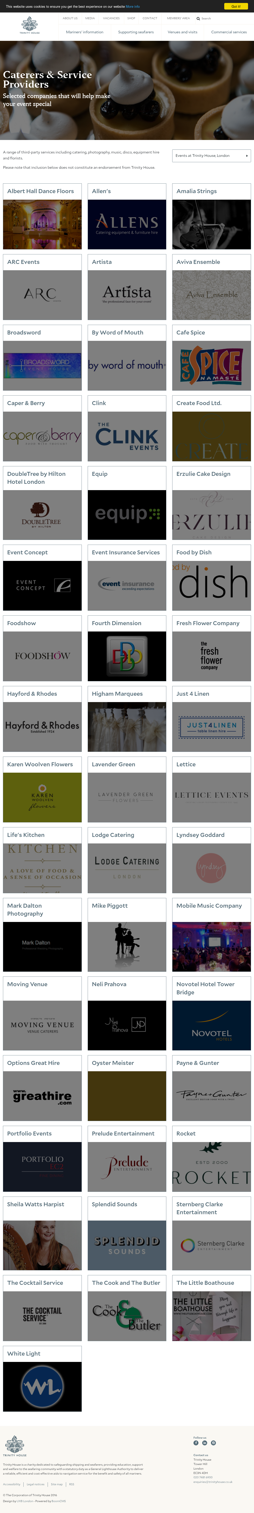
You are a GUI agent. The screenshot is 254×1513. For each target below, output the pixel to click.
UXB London (25, 1501)
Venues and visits (182, 32)
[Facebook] (195, 1442)
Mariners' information (84, 32)
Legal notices (35, 1484)
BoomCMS (59, 1501)
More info (133, 6)
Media (90, 18)
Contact (150, 18)
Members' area (178, 18)
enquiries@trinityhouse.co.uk (212, 1482)
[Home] (29, 25)
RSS (71, 1484)
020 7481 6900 (203, 1477)
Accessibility (11, 1484)
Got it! (236, 6)
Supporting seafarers (136, 32)
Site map (57, 1484)
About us (70, 18)
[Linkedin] (204, 1442)
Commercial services (229, 32)
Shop (131, 18)
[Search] (224, 18)
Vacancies (111, 18)
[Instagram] (213, 1442)
